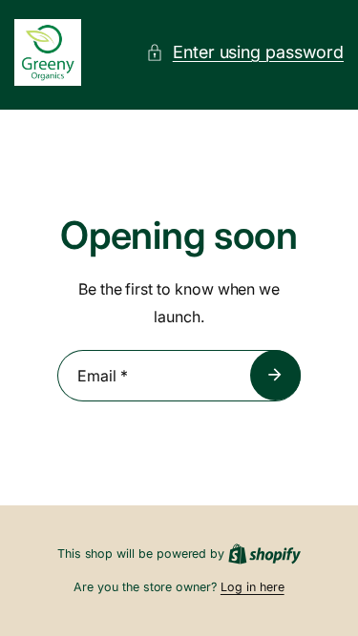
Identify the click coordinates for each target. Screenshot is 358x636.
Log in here (252, 587)
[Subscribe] (275, 374)
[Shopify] (264, 553)
